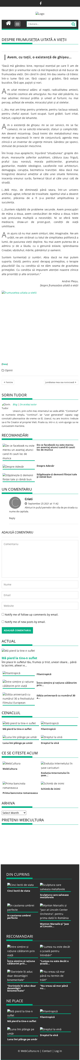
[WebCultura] (8, 22)
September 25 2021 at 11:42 (43, 503)
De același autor (28, 404)
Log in (58, 1051)
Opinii (9, 370)
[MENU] (17, 24)
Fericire (9, 382)
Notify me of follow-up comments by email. (31, 614)
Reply (12, 518)
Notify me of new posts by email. (25, 622)
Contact (47, 1051)
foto (4, 364)
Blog (15, 404)
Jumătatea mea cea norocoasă (59, 382)
